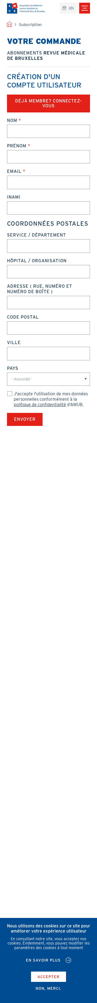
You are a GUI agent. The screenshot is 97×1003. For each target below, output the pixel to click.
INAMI (13, 197)
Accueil (9, 24)
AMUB (26, 8)
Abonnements (46, 55)
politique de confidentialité (40, 404)
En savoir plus (43, 960)
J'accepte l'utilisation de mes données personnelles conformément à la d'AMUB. (51, 399)
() (71, 8)
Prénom (16, 145)
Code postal (23, 317)
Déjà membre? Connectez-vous (48, 103)
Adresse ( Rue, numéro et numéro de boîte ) (39, 289)
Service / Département (36, 235)
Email (14, 171)
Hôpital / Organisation (37, 260)
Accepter (48, 977)
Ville (14, 342)
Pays (12, 368)
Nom (12, 120)
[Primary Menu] (84, 8)
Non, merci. (48, 988)
